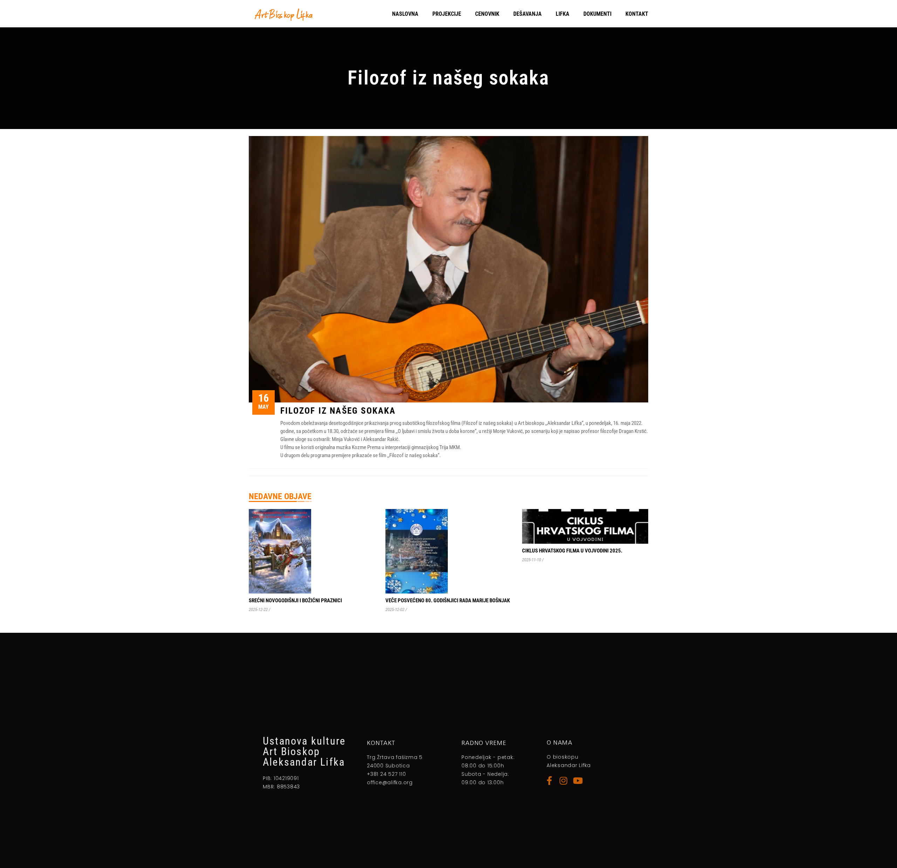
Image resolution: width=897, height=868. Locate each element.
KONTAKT (636, 14)
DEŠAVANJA (527, 14)
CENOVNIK (487, 14)
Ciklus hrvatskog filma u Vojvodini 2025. (572, 551)
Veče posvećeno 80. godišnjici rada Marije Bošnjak (447, 600)
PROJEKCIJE (446, 14)
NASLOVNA (405, 14)
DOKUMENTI (597, 14)
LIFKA (562, 14)
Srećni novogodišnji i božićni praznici (295, 600)
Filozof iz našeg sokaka (338, 411)
